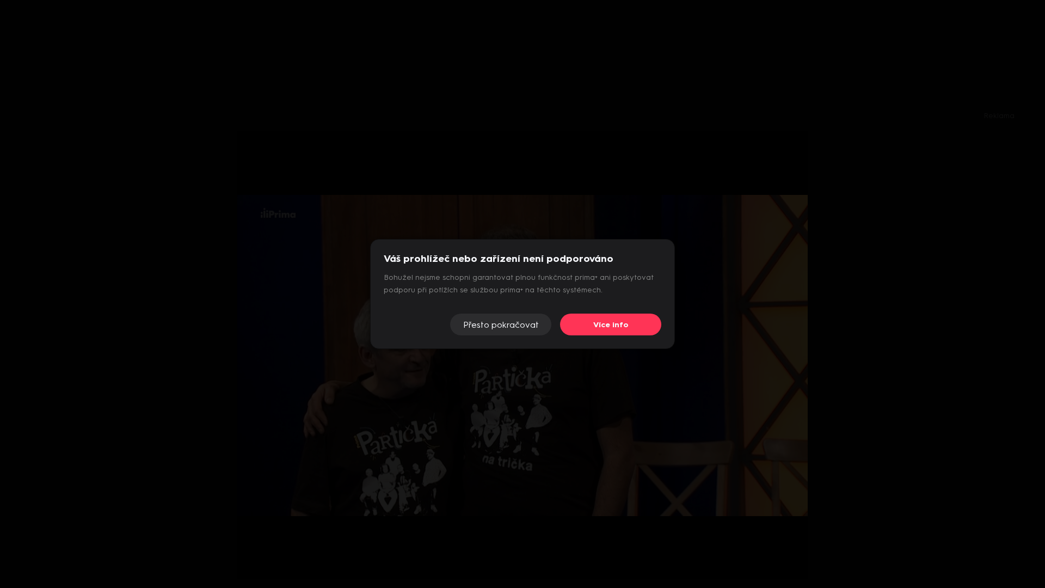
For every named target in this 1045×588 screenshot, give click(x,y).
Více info (611, 324)
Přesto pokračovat (501, 325)
